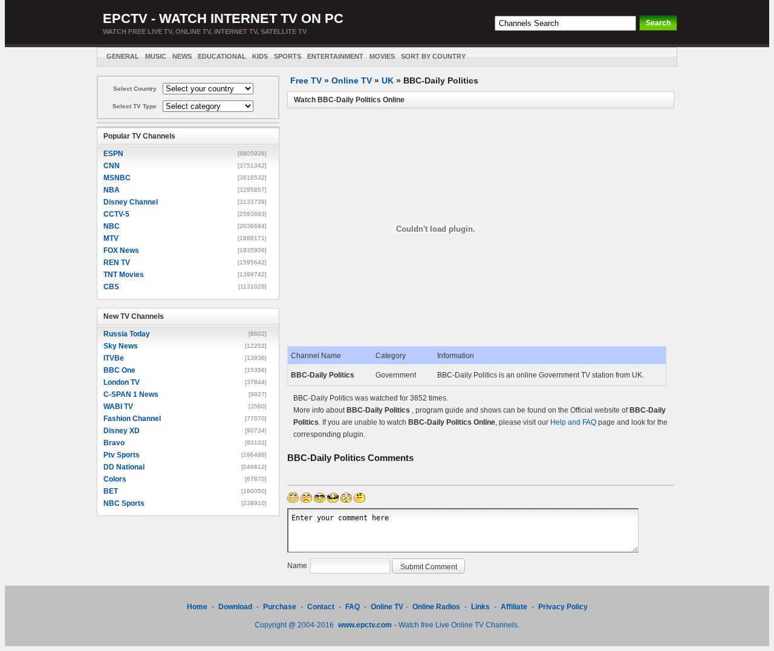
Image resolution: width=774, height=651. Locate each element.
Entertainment (335, 56)
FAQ (352, 607)
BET (110, 491)
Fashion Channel (132, 418)
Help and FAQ (573, 422)
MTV (111, 238)
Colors (114, 479)
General (122, 56)
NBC (111, 226)
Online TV (351, 80)
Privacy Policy (563, 607)
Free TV (306, 80)
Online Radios (436, 607)
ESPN (113, 153)
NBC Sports (124, 503)
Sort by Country (433, 56)
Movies (382, 56)
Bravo (114, 443)
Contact (320, 607)
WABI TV (118, 406)
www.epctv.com (365, 625)
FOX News (121, 250)
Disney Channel (130, 202)
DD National (124, 467)
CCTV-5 (116, 214)
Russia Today (126, 334)
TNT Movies (123, 274)
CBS (111, 287)
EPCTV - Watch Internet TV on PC (223, 18)
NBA (111, 190)
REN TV (116, 262)
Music (155, 56)
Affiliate (514, 607)
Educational (222, 56)
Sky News (120, 346)
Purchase (279, 607)
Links (480, 607)
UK (388, 80)
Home (197, 607)
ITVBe (113, 358)
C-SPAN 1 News (130, 394)
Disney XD (121, 431)
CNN (111, 166)
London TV (121, 382)
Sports (287, 56)
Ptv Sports (121, 455)
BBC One (119, 370)
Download (236, 607)
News (182, 56)
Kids (260, 56)
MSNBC (117, 178)
